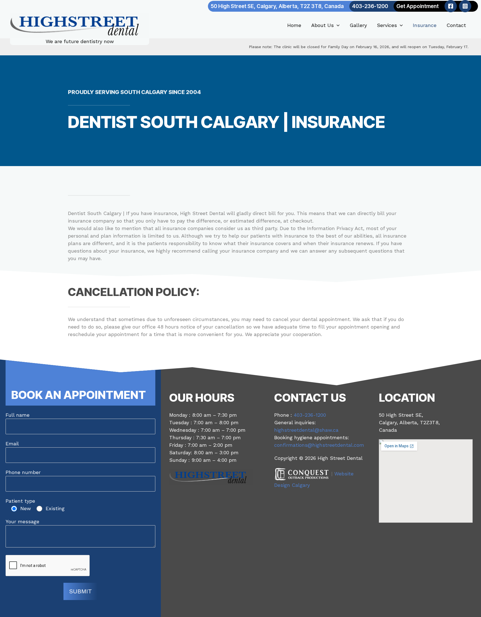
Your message (22, 521)
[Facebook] (451, 6)
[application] (337, 25)
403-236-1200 (310, 415)
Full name (18, 415)
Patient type (20, 501)
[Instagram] (465, 6)
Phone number (23, 472)
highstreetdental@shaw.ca (306, 430)
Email (12, 443)
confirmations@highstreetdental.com (319, 445)
